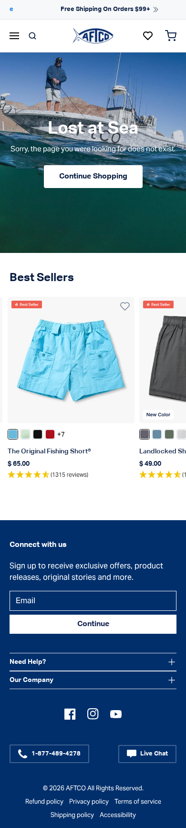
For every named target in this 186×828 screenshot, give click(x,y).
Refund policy (44, 801)
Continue (93, 624)
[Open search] (32, 35)
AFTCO (76, 788)
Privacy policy (89, 801)
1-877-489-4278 (56, 754)
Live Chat (154, 754)
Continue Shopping (93, 176)
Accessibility (118, 815)
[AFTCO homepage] (93, 35)
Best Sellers (42, 277)
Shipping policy (72, 815)
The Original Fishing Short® (49, 451)
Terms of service (137, 801)
